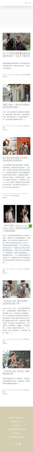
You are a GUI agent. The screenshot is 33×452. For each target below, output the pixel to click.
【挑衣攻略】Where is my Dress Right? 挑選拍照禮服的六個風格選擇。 (16, 228)
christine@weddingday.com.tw (13, 193)
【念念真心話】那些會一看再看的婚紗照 (16, 372)
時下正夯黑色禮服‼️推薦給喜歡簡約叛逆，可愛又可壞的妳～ (16, 56)
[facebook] (13, 444)
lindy (5, 74)
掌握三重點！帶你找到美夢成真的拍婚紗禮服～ (16, 106)
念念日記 (18, 74)
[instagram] (16, 444)
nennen (6, 125)
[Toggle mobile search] (26, 3)
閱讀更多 (5, 76)
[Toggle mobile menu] (29, 3)
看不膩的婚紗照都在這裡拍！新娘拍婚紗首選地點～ (16, 159)
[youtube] (19, 444)
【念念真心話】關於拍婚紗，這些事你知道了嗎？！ (16, 302)
